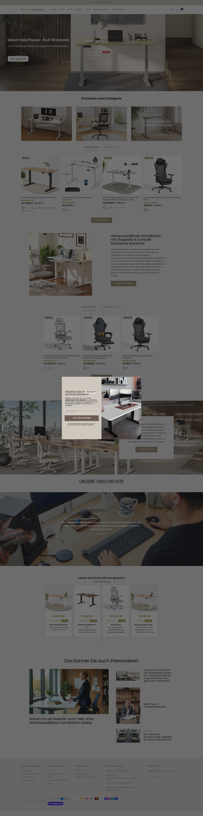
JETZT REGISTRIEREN (82, 418)
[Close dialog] (138, 379)
